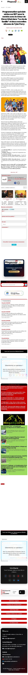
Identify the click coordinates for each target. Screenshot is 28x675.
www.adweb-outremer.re (10, 661)
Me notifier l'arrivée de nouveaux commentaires (13, 241)
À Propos (14, 619)
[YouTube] (18, 576)
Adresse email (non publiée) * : (8, 216)
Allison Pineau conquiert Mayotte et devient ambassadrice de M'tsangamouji (13, 437)
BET (16, 172)
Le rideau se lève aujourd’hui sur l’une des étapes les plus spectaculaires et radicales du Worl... (17, 450)
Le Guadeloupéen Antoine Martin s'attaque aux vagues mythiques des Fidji (14, 447)
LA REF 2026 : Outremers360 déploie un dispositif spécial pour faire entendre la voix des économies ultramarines (13, 408)
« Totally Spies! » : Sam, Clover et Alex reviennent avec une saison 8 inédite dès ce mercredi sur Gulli (20, 202)
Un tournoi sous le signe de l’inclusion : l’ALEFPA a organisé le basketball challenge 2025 (14, 456)
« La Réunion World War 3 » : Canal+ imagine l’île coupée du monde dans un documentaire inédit (12, 398)
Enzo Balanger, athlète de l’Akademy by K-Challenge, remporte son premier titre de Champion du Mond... (16, 470)
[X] (14, 576)
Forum (2, 484)
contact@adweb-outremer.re (11, 656)
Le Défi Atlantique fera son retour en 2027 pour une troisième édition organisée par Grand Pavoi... (16, 431)
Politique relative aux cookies (14, 613)
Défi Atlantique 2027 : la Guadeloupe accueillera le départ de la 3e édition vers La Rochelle (13, 428)
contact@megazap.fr (9, 638)
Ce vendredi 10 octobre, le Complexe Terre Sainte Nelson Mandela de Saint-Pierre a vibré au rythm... (17, 459)
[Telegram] (14, 580)
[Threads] (22, 576)
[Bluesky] (18, 580)
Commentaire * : (5, 227)
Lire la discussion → (6, 308)
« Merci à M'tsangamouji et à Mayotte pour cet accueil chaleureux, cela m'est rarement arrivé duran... (17, 440)
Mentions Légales (14, 601)
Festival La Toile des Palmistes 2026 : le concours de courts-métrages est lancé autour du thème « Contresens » (14, 388)
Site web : (4, 221)
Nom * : (3, 211)
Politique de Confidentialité (14, 604)
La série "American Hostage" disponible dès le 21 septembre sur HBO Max (7, 202)
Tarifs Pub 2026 (14, 610)
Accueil (2, 7)
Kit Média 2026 (14, 622)
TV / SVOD (8, 7)
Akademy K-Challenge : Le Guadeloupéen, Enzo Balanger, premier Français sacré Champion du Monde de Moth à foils (14, 467)
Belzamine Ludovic (6, 175)
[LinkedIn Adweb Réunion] (3, 663)
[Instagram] (9, 576)
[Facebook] (5, 576)
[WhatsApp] (9, 580)
